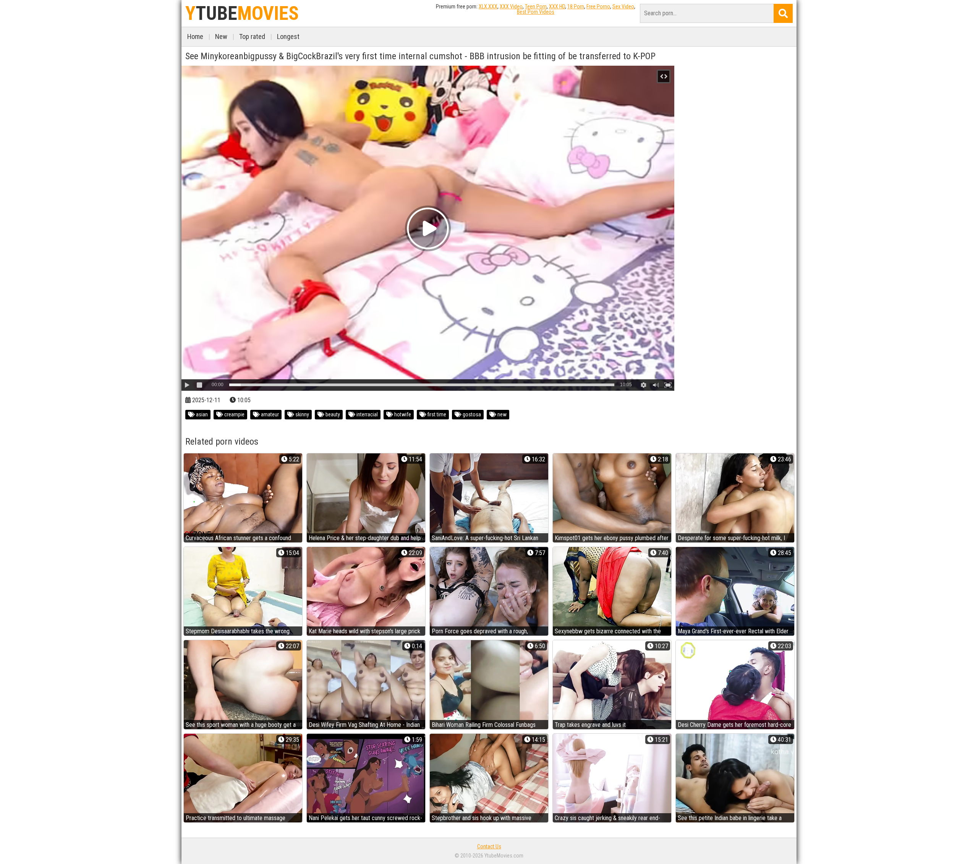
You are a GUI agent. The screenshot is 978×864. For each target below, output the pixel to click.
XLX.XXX (488, 6)
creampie (233, 414)
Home (195, 36)
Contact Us (489, 846)
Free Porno (598, 6)
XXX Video (511, 6)
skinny (301, 414)
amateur (269, 414)
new (501, 414)
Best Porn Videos (535, 12)
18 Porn (575, 6)
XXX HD (557, 6)
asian (201, 414)
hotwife (402, 414)
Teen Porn (536, 6)
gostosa (471, 414)
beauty (332, 414)
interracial (366, 414)
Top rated (252, 36)
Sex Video (623, 6)
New (221, 36)
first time (436, 414)
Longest (288, 36)
